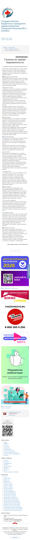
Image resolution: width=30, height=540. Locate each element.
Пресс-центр (12, 47)
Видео (5, 442)
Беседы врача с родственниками (12, 501)
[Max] (15, 278)
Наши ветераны (8, 449)
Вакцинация (7, 481)
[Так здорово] (15, 317)
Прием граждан (7, 466)
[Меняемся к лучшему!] (15, 296)
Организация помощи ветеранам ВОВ (13, 508)
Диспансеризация (8, 490)
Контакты (6, 464)
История (6, 460)
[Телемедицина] (15, 394)
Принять (15, 537)
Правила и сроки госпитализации (12, 504)
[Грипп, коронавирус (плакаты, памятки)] (7, 407)
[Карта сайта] (4, 2)
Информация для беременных (11, 498)
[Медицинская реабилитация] (15, 365)
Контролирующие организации (11, 472)
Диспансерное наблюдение (10, 497)
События (6, 445)
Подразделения (8, 463)
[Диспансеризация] (15, 262)
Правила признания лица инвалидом (13, 510)
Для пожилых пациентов (10, 494)
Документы (6, 469)
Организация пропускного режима (12, 505)
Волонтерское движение (10, 492)
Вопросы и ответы (8, 487)
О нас (5, 470)
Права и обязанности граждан (11, 500)
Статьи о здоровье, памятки (11, 49)
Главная (5, 47)
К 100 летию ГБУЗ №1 (9, 451)
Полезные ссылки (8, 484)
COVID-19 (6, 443)
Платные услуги (8, 482)
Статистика (6, 446)
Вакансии (6, 467)
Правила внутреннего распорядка (12, 503)
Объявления (7, 448)
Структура (6, 461)
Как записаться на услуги (10, 495)
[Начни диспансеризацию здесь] (15, 338)
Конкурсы (6, 455)
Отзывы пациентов (8, 488)
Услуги (5, 477)
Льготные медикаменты (9, 491)
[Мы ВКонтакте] (2, 2)
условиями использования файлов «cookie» (19, 529)
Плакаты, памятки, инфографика (12, 453)
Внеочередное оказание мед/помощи (13, 507)
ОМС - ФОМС (7, 478)
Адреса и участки (8, 485)
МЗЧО (15, 413)
